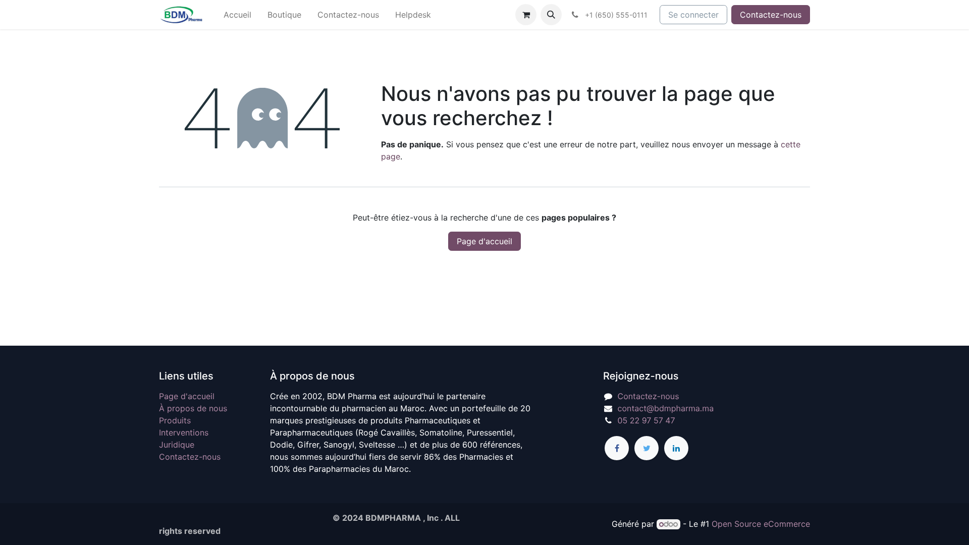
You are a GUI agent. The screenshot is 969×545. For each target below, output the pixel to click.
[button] (551, 14)
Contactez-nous (770, 15)
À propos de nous (193, 408)
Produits (175, 420)
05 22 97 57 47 (646, 420)
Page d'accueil (484, 241)
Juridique (176, 445)
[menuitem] (237, 15)
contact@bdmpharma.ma (666, 408)
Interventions (183, 432)
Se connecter (693, 15)
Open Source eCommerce (761, 524)
